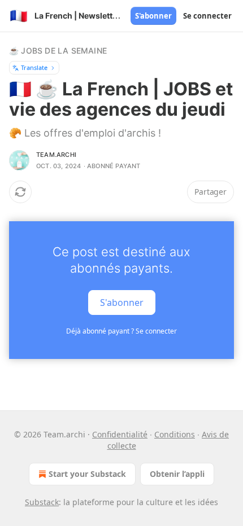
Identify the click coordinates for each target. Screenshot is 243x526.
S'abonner (153, 16)
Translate (34, 67)
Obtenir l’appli (177, 473)
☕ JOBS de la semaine (58, 50)
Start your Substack (87, 473)
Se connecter (207, 16)
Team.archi (56, 155)
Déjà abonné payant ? (121, 331)
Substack (42, 502)
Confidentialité (119, 434)
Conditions (174, 434)
